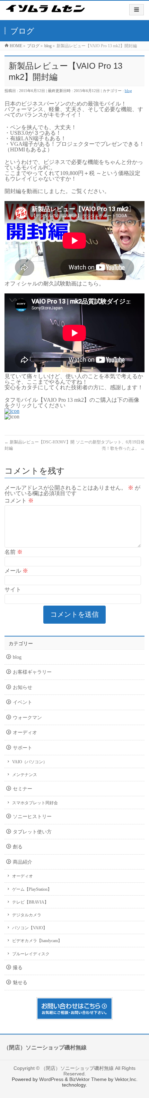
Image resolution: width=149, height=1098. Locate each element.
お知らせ (22, 687)
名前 (14, 552)
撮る (18, 967)
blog (128, 91)
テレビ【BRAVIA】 (30, 902)
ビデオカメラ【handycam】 (37, 940)
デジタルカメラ (26, 915)
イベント (22, 702)
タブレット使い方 (32, 831)
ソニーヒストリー (32, 816)
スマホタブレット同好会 (35, 802)
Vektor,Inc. (126, 1079)
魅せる (20, 982)
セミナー (22, 788)
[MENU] (136, 9)
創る (18, 846)
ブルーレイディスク (31, 953)
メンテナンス (24, 774)
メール (16, 571)
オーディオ (25, 732)
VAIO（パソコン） (29, 761)
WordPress (51, 1079)
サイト (13, 589)
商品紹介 (22, 862)
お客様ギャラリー (32, 672)
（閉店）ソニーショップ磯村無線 (77, 1068)
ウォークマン (27, 717)
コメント (19, 501)
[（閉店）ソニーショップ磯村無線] (45, 13)
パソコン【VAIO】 (29, 927)
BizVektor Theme (88, 1079)
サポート (22, 747)
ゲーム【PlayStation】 (32, 889)
